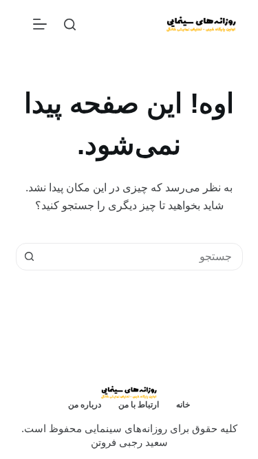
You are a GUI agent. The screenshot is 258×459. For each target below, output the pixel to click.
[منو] (40, 24)
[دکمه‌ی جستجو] (30, 257)
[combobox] (142, 256)
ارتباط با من (138, 404)
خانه (183, 404)
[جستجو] (70, 24)
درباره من (84, 404)
